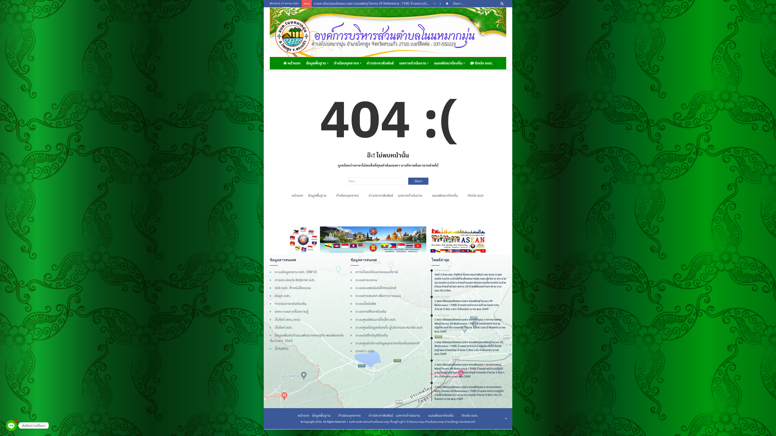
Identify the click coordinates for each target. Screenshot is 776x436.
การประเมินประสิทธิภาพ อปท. (295, 280)
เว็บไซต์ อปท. (284, 327)
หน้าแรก (293, 63)
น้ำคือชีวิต (281, 348)
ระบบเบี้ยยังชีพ (365, 303)
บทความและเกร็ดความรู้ (291, 311)
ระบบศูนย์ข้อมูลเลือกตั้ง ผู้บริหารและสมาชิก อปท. (389, 327)
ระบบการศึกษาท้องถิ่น (370, 311)
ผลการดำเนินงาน (412, 63)
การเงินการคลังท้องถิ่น (290, 303)
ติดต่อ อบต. (483, 63)
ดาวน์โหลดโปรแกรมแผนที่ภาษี (376, 272)
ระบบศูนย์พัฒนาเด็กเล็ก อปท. (375, 319)
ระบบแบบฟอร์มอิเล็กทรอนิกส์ (375, 288)
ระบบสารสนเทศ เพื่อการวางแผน (378, 295)
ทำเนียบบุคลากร (346, 63)
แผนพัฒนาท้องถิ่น (448, 63)
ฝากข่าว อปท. (365, 351)
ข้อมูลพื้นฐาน (316, 63)
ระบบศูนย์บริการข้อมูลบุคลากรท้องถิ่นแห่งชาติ (387, 343)
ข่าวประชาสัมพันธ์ (380, 63)
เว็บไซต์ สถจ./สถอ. (288, 319)
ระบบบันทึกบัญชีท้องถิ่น (371, 335)
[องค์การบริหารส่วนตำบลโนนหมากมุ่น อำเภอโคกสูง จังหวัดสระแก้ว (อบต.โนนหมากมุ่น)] (388, 32)
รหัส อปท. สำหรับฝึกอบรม (293, 288)
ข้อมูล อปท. (283, 295)
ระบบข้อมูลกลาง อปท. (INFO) (296, 272)
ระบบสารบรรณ (366, 280)
